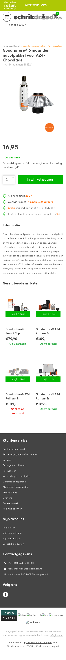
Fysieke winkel (10, 503)
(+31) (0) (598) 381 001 (20, 563)
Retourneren (9, 471)
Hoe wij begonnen (12, 509)
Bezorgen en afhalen (14, 465)
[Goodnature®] (49, 127)
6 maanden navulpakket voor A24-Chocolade (42, 46)
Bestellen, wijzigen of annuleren (20, 454)
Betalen (7, 460)
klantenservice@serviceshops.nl (25, 569)
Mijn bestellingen (12, 533)
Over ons (7, 498)
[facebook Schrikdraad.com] (5, 594)
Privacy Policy (10, 493)
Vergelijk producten (13, 544)
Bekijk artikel (18, 314)
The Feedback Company (39, 643)
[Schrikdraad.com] (10, 5)
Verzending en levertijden (16, 476)
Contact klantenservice (15, 449)
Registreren (9, 528)
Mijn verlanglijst (11, 539)
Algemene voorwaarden (15, 487)
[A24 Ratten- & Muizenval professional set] (48, 370)
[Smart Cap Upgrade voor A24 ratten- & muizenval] (18, 305)
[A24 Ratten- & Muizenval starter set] (48, 305)
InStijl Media (56, 635)
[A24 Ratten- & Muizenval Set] (18, 370)
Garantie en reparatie (14, 482)
